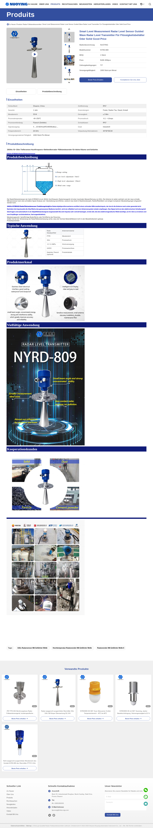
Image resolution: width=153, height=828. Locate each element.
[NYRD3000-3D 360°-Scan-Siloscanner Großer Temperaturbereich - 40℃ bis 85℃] (95, 691)
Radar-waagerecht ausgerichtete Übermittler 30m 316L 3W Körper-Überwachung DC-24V (57, 712)
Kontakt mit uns (12, 814)
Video (9, 811)
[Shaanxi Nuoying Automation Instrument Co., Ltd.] (16, 4)
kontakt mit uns (128, 4)
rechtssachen (70, 4)
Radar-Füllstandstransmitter (32, 24)
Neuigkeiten (11, 804)
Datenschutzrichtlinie (17, 826)
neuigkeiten (85, 4)
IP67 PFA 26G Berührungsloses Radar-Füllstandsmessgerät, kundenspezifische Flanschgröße (19, 712)
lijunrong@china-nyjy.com (60, 810)
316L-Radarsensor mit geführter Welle (32, 648)
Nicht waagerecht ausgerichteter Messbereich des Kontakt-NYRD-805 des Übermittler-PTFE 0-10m (19, 762)
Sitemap (29, 826)
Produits (19, 24)
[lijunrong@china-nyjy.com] (145, 803)
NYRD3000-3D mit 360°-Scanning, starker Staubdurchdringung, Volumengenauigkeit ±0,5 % (133, 712)
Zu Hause (32, 4)
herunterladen (102, 4)
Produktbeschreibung (52, 91)
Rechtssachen (12, 801)
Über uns (44, 4)
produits (55, 4)
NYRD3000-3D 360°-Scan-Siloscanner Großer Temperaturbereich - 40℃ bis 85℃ (95, 712)
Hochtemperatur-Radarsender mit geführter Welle (72, 648)
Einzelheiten (21, 91)
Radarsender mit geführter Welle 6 (110, 648)
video (115, 4)
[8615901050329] (145, 797)
